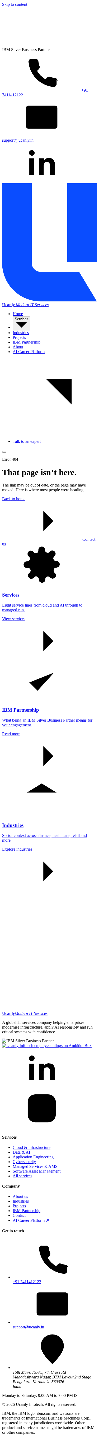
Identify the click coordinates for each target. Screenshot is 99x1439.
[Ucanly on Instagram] (41, 1126)
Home (18, 313)
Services (21, 319)
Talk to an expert (27, 441)
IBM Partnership (26, 342)
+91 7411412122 (27, 1281)
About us (20, 1196)
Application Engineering (33, 1157)
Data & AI (21, 1152)
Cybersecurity (24, 1161)
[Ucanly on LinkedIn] (41, 180)
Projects (19, 337)
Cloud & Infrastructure (31, 1147)
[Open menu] (4, 452)
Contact (19, 1215)
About (18, 347)
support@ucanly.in (28, 1327)
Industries (21, 332)
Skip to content (14, 4)
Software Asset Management (36, 1171)
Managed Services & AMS (35, 1166)
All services (22, 1176)
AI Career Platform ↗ (31, 1220)
